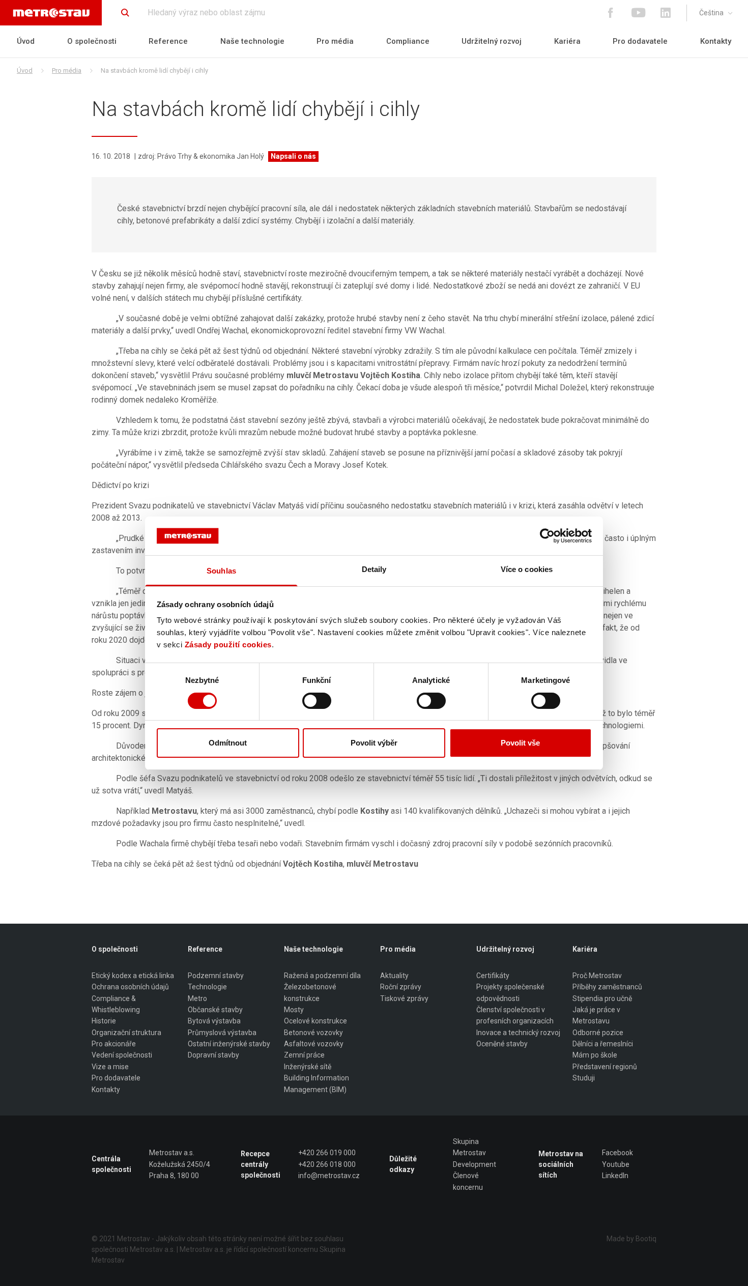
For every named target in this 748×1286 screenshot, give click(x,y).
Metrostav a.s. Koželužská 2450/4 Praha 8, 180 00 (179, 1164)
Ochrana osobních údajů (130, 987)
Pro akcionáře (114, 1044)
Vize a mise (110, 1067)
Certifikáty (492, 975)
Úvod (26, 41)
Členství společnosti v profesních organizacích (515, 1015)
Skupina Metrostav (469, 1147)
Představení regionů (604, 1067)
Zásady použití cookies (228, 644)
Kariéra (567, 41)
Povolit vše (520, 742)
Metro (197, 998)
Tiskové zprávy (404, 998)
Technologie (207, 987)
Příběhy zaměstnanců (607, 987)
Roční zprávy (400, 987)
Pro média (335, 41)
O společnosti (92, 41)
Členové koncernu (468, 1181)
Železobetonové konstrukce (310, 992)
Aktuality (394, 975)
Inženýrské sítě (307, 1067)
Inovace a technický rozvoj (518, 1032)
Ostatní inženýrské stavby (229, 1044)
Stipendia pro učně (602, 998)
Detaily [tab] (374, 569)
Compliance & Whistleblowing (116, 1004)
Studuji (583, 1078)
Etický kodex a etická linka (133, 975)
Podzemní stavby (216, 975)
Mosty (294, 1010)
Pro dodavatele (640, 41)
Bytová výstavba (214, 1021)
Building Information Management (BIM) (316, 1083)
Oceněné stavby (502, 1044)
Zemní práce (304, 1055)
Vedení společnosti (122, 1055)
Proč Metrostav (597, 975)
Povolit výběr (374, 742)
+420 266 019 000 (327, 1153)
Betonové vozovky (313, 1032)
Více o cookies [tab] (527, 569)
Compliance (407, 41)
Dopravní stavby (213, 1055)
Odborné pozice (597, 1032)
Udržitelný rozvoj (492, 41)
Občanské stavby (215, 1010)
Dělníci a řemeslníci (602, 1044)
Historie (104, 1021)
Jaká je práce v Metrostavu (596, 1015)
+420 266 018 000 (327, 1164)
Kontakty (715, 41)
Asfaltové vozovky (313, 1044)
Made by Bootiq (631, 1239)
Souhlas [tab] (221, 570)
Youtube (615, 1164)
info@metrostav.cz (329, 1175)
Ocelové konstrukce (315, 1021)
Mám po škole (594, 1055)
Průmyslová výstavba (222, 1032)
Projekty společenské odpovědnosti (510, 992)
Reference (168, 41)
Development (474, 1164)
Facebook (617, 1153)
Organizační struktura (126, 1032)
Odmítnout (228, 742)
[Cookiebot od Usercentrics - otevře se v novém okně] (547, 536)
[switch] (316, 701)
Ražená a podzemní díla (322, 975)
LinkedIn (615, 1175)
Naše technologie (252, 41)
